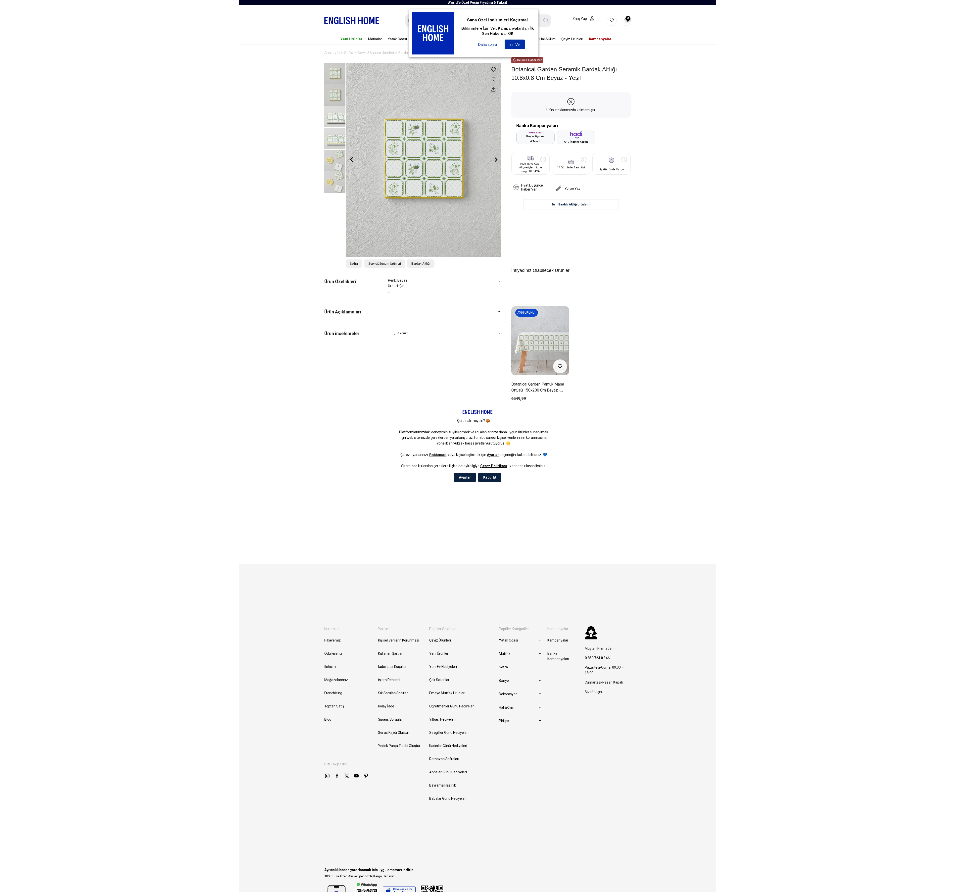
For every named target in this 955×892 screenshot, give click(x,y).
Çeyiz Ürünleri (440, 640)
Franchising (333, 693)
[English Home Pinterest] (366, 776)
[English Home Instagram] (327, 776)
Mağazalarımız (336, 680)
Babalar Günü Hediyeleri (448, 798)
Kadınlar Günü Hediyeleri (448, 746)
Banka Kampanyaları (558, 656)
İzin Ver (515, 44)
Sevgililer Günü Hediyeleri (449, 733)
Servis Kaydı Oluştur (393, 733)
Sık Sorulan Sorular (393, 693)
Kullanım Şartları (390, 653)
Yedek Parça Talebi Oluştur (399, 746)
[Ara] (546, 21)
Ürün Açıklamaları (342, 311)
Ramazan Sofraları (444, 759)
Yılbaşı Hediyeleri (442, 719)
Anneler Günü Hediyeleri (448, 772)
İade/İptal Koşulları (392, 667)
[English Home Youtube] (356, 776)
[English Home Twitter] (347, 776)
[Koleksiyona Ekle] (493, 79)
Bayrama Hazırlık (442, 785)
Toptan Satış (334, 706)
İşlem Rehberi (389, 680)
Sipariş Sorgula (390, 719)
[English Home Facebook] (337, 776)
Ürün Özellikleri (340, 281)
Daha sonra (487, 44)
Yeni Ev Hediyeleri (443, 667)
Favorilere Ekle (560, 366)
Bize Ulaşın (593, 692)
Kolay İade (386, 706)
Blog (327, 719)
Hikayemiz (332, 640)
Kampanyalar (557, 640)
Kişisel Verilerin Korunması (398, 640)
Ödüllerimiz (333, 653)
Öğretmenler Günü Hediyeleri (452, 706)
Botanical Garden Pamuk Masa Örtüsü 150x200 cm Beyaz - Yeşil (537, 387)
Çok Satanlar (439, 680)
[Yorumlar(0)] (356, 333)
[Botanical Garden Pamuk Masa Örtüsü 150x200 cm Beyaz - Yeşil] (540, 340)
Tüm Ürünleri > (571, 204)
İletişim (330, 667)
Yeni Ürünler (438, 653)
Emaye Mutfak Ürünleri (447, 693)
